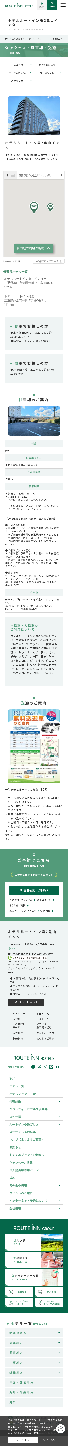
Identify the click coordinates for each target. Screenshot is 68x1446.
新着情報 (18, 1038)
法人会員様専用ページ (24, 1170)
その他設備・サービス (20, 1025)
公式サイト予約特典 (22, 1132)
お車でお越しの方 (48, 64)
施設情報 (18, 64)
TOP (12, 1078)
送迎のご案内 (18, 80)
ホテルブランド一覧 (22, 1094)
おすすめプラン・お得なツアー (29, 1155)
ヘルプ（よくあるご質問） (27, 1139)
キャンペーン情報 (21, 1162)
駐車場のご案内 (48, 72)
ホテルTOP (19, 1013)
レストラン (42, 1019)
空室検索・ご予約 (35, 890)
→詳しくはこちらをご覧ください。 (28, 499)
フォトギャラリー (46, 1033)
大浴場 (16, 1019)
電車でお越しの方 (18, 72)
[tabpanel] (34, 421)
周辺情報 (18, 1033)
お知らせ (15, 1147)
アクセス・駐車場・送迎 (44, 1025)
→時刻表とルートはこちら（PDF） (27, 789)
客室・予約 (42, 1013)
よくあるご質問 (45, 1038)
